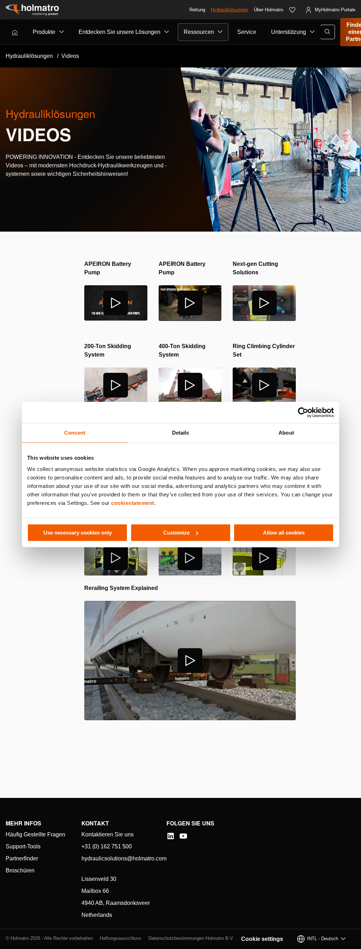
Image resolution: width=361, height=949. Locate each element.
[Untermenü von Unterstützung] (312, 32)
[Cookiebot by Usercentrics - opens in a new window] (303, 412)
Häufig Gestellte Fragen (35, 834)
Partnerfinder (22, 858)
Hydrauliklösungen (229, 9)
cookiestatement (132, 503)
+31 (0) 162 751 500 (106, 846)
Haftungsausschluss (120, 938)
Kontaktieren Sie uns (107, 834)
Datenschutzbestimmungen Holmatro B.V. (191, 938)
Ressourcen (199, 32)
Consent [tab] (74, 433)
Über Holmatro (268, 9)
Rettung (197, 9)
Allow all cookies (284, 533)
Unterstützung (288, 32)
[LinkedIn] (170, 836)
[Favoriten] (292, 9)
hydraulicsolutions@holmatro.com (123, 858)
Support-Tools (23, 846)
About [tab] (286, 433)
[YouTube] (183, 836)
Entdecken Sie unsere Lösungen (119, 32)
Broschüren (20, 870)
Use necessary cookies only (77, 533)
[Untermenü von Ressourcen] (220, 32)
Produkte (44, 32)
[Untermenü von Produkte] (61, 32)
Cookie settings (262, 939)
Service (246, 32)
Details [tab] (180, 433)
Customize (176, 533)
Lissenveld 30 (98, 879)
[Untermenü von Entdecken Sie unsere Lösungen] (167, 32)
